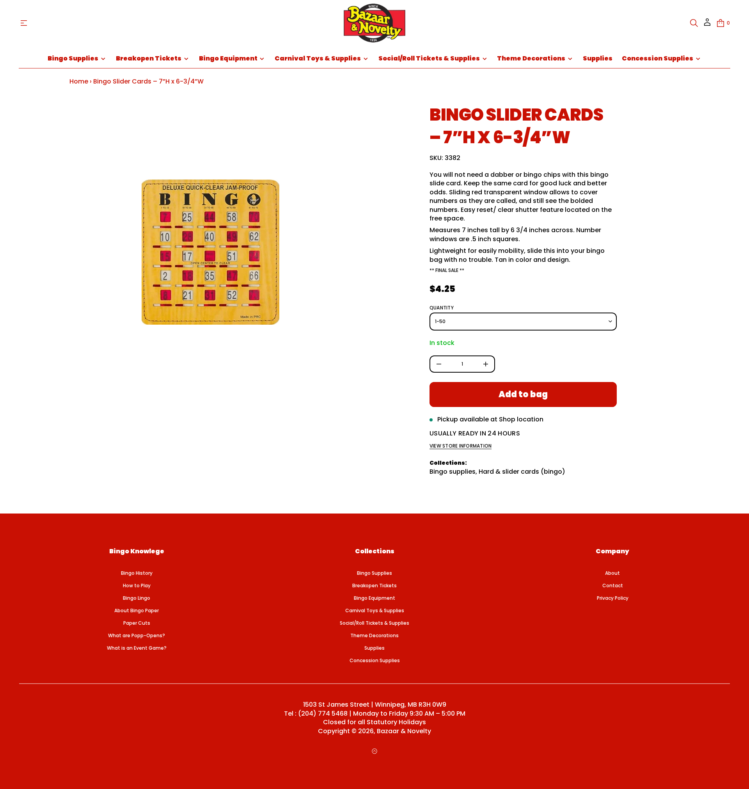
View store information (461, 446)
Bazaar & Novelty (404, 731)
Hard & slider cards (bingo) (522, 471)
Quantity (442, 308)
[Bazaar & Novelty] (374, 23)
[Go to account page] (707, 24)
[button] (694, 23)
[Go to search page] (694, 23)
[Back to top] (374, 751)
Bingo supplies (453, 471)
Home (78, 81)
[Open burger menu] (23, 23)
